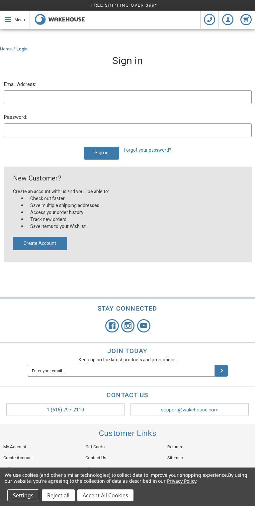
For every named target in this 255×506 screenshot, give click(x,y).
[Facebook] (112, 326)
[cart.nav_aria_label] (246, 20)
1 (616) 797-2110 (65, 409)
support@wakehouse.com (189, 409)
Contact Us (95, 458)
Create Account (40, 243)
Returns (174, 447)
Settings (23, 495)
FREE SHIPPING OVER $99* (124, 5)
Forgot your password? (147, 150)
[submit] (221, 371)
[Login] (228, 20)
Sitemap (175, 458)
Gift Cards (95, 447)
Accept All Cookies (105, 495)
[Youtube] (144, 326)
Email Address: (20, 84)
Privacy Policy (181, 481)
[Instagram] (128, 326)
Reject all (58, 495)
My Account (14, 447)
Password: (15, 117)
